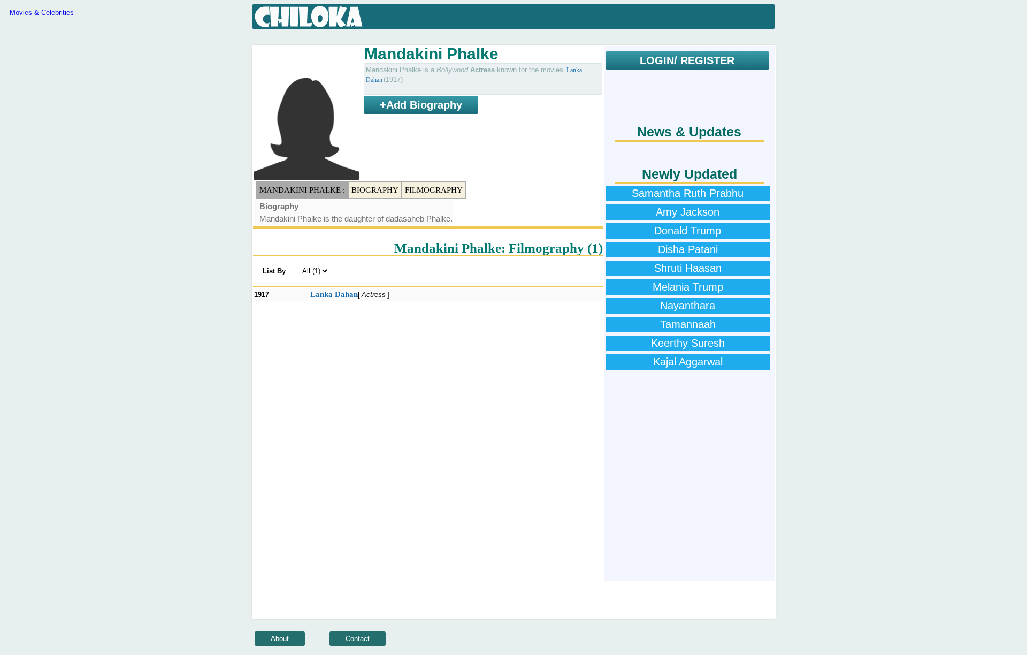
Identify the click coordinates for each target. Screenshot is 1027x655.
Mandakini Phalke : (302, 190)
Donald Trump (687, 231)
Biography (374, 190)
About (280, 639)
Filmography (434, 190)
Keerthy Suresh (688, 343)
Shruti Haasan (688, 268)
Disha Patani (688, 249)
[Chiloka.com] (309, 17)
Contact (358, 639)
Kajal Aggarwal (688, 362)
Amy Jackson (687, 212)
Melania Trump (688, 287)
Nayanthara (687, 305)
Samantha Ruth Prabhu (688, 193)
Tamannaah (688, 324)
